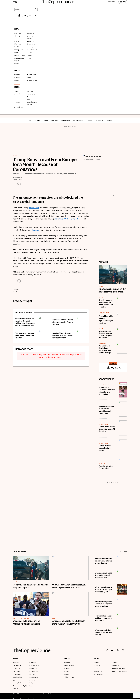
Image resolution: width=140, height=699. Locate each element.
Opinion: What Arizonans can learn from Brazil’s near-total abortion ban (62, 335)
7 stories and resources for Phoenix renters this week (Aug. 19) (103, 618)
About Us (17, 94)
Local (46, 120)
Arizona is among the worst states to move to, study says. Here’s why (106, 334)
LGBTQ (29, 52)
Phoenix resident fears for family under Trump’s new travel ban (24, 335)
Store (16, 97)
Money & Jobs (19, 55)
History (17, 77)
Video (16, 91)
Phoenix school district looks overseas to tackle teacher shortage (105, 349)
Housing (30, 47)
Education (30, 41)
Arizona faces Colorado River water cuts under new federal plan (107, 390)
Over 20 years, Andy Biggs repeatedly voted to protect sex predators (106, 303)
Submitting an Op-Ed (119, 671)
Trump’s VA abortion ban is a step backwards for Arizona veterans (62, 322)
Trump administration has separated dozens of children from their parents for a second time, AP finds (25, 322)
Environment (31, 44)
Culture (17, 74)
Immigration (18, 50)
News (29, 77)
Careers (37, 693)
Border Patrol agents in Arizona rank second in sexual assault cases (106, 409)
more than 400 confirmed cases (69, 219)
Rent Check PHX (79, 120)
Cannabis (30, 33)
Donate (123, 2)
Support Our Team (118, 668)
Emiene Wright (17, 177)
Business (17, 33)
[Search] (35, 9)
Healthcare (18, 47)
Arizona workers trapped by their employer (105, 448)
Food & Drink (32, 74)
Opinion (30, 91)
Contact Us (18, 102)
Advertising (18, 107)
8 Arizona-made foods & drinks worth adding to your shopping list (103, 589)
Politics (29, 55)
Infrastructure (32, 50)
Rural (29, 58)
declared (35, 230)
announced (34, 208)
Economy (17, 41)
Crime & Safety (34, 665)
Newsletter (31, 94)
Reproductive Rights (21, 618)
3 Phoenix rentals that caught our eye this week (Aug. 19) (104, 632)
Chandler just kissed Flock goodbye (106, 467)
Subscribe (111, 2)
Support (30, 693)
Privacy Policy (47, 693)
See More (123, 551)
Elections (17, 44)
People (16, 80)
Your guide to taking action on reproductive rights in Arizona (106, 319)
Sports (16, 63)
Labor (16, 52)
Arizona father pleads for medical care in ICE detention (107, 429)
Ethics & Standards (18, 693)
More (97, 658)
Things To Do (32, 80)
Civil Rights (18, 36)
